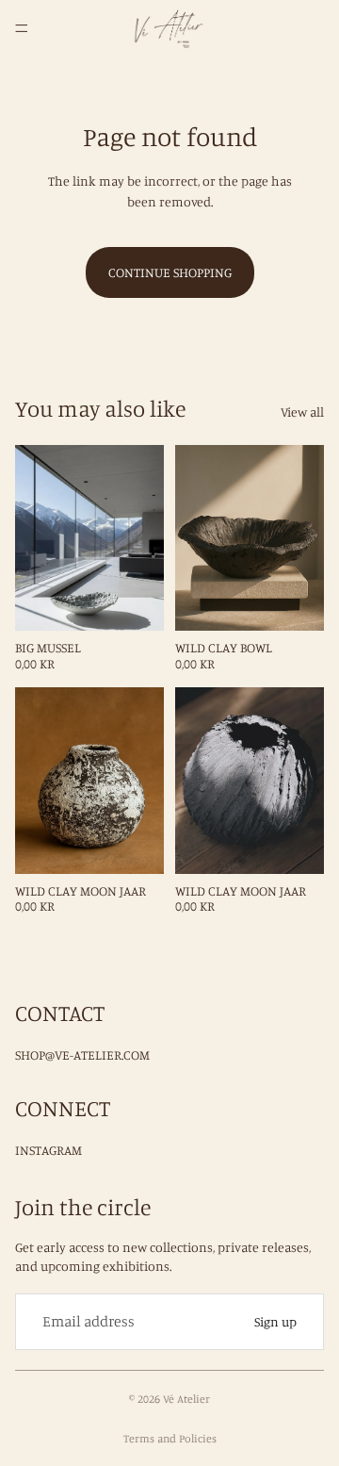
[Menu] (21, 28)
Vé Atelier (186, 1399)
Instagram (48, 1150)
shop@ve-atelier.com (82, 1054)
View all (302, 412)
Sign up (275, 1321)
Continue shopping (170, 272)
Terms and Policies (170, 1438)
